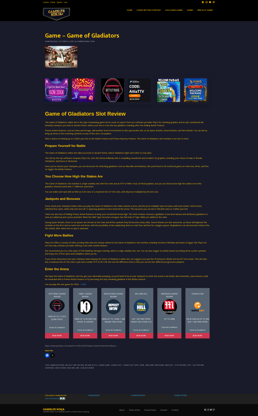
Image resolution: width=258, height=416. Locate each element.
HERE (83, 284)
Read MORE (57, 335)
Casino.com (197, 293)
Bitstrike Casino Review (57, 295)
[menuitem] (46, 2)
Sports (59, 2)
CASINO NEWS (94, 395)
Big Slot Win (70, 365)
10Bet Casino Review (85, 295)
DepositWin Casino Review (113, 295)
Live (65, 2)
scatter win (180, 365)
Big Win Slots (91, 365)
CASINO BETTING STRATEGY (149, 10)
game (141, 365)
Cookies (175, 410)
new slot (169, 365)
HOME (129, 10)
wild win (71, 367)
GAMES (190, 10)
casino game (104, 365)
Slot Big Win (198, 365)
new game (159, 365)
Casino (46, 2)
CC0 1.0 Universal (52, 398)
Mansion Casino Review (169, 295)
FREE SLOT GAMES (205, 10)
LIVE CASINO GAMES (174, 10)
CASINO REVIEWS (138, 395)
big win (81, 365)
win (77, 367)
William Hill (141, 293)
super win (49, 367)
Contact (163, 410)
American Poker (57, 365)
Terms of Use (134, 410)
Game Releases (51, 41)
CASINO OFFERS (180, 395)
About (122, 410)
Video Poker (60, 367)
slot (189, 365)
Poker (52, 2)
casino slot (116, 365)
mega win (149, 365)
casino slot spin (130, 365)
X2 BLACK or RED (87, 367)
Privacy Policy (150, 410)
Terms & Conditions (57, 327)
